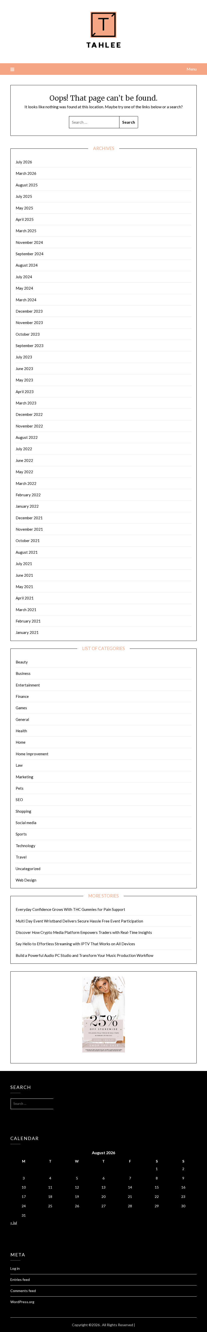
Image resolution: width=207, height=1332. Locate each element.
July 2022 (24, 448)
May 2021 (24, 586)
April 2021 (25, 598)
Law (19, 765)
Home (20, 742)
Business (23, 673)
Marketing (24, 777)
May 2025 (24, 208)
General (22, 719)
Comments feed (23, 1290)
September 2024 (29, 253)
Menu (192, 69)
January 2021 (27, 632)
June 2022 (24, 460)
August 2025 (27, 185)
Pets (19, 788)
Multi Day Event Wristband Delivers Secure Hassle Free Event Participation (79, 921)
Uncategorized (28, 868)
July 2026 (24, 162)
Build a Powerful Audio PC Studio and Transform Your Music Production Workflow (84, 955)
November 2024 (29, 242)
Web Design (26, 880)
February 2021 (28, 621)
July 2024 (24, 276)
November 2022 (29, 426)
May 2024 (24, 288)
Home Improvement (32, 753)
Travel (21, 857)
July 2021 (24, 563)
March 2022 (26, 483)
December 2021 (29, 517)
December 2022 (29, 414)
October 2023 (28, 334)
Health (21, 730)
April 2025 (25, 219)
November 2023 (29, 322)
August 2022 (27, 437)
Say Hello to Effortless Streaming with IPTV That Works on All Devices (75, 943)
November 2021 (29, 529)
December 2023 (29, 311)
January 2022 (27, 506)
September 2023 (29, 345)
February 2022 (28, 494)
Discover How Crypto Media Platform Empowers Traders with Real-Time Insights (84, 932)
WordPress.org (22, 1302)
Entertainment (28, 685)
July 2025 (24, 196)
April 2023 (25, 391)
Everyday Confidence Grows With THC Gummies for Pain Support (70, 909)
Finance (22, 696)
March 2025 (26, 230)
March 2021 (26, 609)
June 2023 (24, 368)
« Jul (13, 1222)
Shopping (23, 811)
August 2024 (27, 265)
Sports (21, 834)
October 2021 (28, 540)
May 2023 (24, 380)
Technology (25, 845)
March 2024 (26, 299)
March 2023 (26, 403)
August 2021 (27, 552)
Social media (26, 822)
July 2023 (24, 357)
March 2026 (26, 173)
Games (21, 707)
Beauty (22, 662)
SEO (19, 799)
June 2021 (24, 575)
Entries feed (20, 1279)
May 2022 (24, 471)
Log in (15, 1268)
